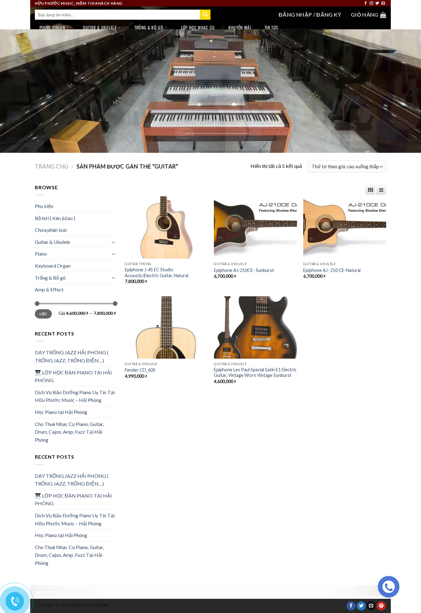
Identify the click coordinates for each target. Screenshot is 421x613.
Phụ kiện (44, 206)
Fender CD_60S (140, 370)
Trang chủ (51, 166)
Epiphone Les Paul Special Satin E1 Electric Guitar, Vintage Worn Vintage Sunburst (255, 372)
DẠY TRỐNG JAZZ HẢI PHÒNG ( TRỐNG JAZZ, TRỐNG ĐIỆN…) (71, 356)
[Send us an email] (383, 3)
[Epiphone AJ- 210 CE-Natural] (344, 227)
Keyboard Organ (53, 266)
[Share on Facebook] (351, 606)
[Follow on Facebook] (365, 3)
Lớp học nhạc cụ (198, 27)
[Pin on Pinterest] (381, 606)
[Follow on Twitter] (377, 3)
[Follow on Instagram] (371, 3)
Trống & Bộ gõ (148, 27)
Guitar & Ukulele (99, 27)
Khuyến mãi (239, 27)
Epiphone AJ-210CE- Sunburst (244, 270)
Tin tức (271, 27)
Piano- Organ (52, 27)
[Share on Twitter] (361, 606)
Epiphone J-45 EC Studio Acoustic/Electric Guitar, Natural (156, 272)
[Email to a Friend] (371, 606)
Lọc (43, 313)
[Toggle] (113, 242)
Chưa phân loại (51, 230)
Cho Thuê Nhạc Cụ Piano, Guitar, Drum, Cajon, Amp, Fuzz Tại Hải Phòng (69, 432)
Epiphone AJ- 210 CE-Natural (332, 270)
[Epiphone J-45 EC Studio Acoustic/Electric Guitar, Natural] (166, 227)
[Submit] (205, 15)
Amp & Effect (49, 289)
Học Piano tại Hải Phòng (61, 412)
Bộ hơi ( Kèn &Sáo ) (55, 218)
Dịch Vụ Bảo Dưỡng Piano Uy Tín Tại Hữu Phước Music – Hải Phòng (75, 396)
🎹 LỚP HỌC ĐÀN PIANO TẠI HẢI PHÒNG (73, 376)
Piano (41, 253)
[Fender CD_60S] (166, 327)
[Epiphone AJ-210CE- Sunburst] (255, 227)
